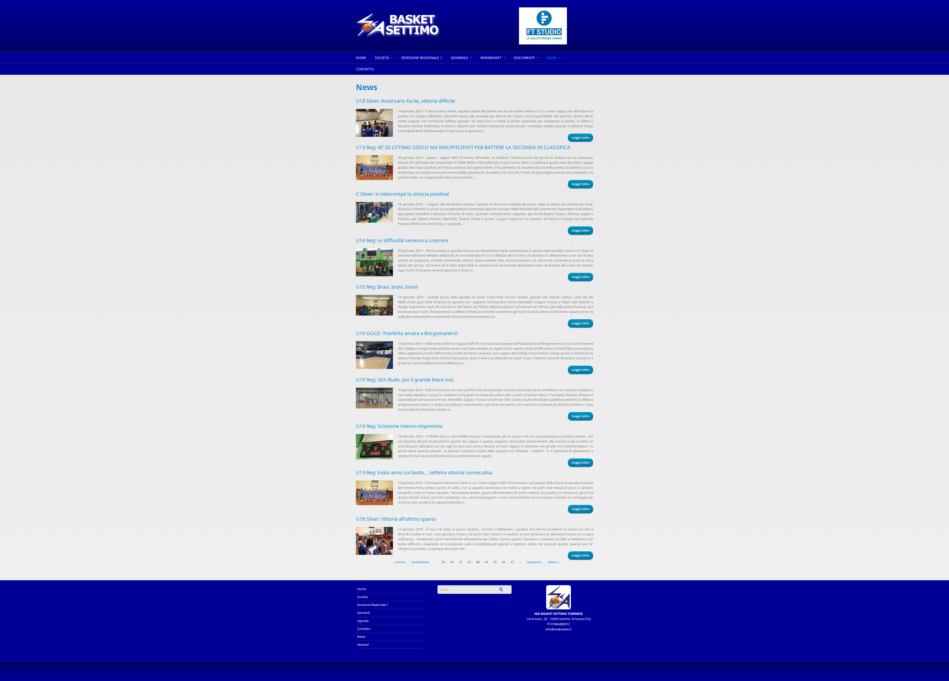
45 (495, 562)
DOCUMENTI (524, 57)
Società (382, 57)
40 (452, 562)
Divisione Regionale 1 (421, 57)
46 (503, 562)
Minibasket (490, 57)
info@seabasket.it (558, 629)
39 (443, 562)
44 (486, 562)
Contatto (365, 69)
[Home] (430, 25)
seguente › (534, 562)
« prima (399, 562)
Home (361, 57)
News (552, 57)
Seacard (363, 644)
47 (512, 562)
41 (460, 562)
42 (469, 562)
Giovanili (459, 57)
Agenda (362, 621)
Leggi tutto (580, 137)
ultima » (553, 562)
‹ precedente (419, 562)
